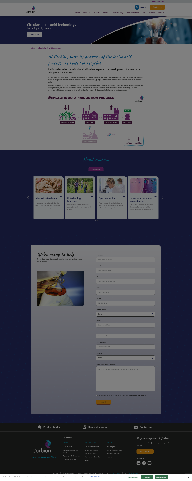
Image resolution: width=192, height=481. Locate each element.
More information (95, 476)
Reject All (147, 477)
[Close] (189, 477)
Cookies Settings (133, 477)
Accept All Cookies (161, 477)
